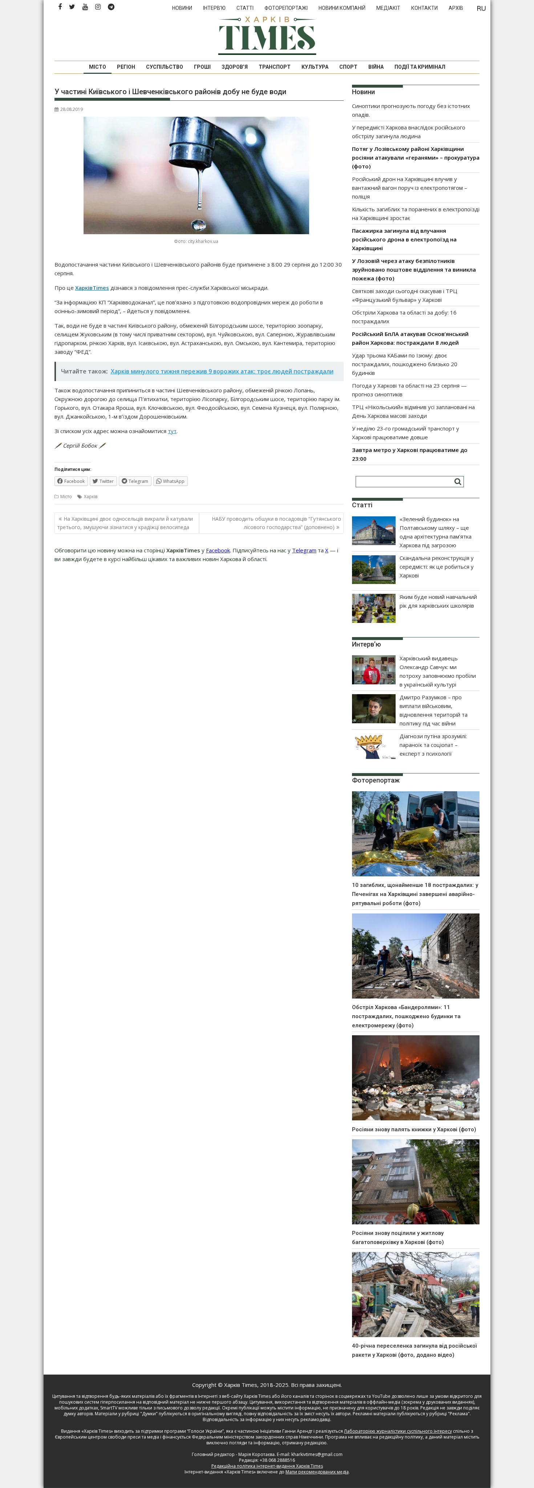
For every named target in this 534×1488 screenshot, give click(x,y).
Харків (90, 496)
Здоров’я (235, 67)
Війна (376, 67)
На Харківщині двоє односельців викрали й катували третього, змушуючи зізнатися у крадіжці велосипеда (125, 522)
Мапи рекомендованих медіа (317, 1472)
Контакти (424, 8)
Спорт (348, 67)
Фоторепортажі (286, 8)
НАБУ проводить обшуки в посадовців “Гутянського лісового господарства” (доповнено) (276, 522)
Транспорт (275, 67)
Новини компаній (342, 8)
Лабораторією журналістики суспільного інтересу (398, 1431)
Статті (245, 8)
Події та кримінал (420, 67)
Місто (97, 67)
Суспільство (164, 67)
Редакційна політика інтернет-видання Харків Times (267, 1466)
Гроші (202, 67)
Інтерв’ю (214, 8)
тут (172, 431)
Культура (315, 67)
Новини (182, 8)
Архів (456, 8)
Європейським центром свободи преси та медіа (107, 1437)
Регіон (126, 67)
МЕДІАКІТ (388, 8)
